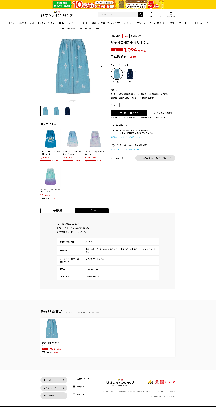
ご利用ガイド (49, 380)
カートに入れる (131, 113)
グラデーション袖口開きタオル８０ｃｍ (50, 190)
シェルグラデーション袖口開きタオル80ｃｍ (72, 153)
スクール (51, 29)
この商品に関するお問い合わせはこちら (155, 158)
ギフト (172, 23)
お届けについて (82, 379)
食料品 (12, 23)
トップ (42, 29)
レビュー (91, 210)
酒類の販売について (143, 392)
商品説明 (57, 210)
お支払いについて (83, 394)
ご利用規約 (172, 392)
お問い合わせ (49, 396)
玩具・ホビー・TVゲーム (134, 23)
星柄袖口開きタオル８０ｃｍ (51, 344)
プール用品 (61, 29)
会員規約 (113, 392)
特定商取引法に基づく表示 (126, 392)
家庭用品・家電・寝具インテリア (106, 23)
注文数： (114, 105)
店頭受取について (83, 387)
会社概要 (105, 392)
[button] (44, 66)
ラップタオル (72, 29)
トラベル (198, 23)
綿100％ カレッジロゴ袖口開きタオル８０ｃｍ (50, 153)
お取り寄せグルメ (26, 23)
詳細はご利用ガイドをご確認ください (125, 150)
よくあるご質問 (50, 388)
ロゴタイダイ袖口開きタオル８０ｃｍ (94, 153)
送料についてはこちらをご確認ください (126, 137)
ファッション (184, 23)
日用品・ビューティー (68, 23)
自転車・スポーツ (157, 23)
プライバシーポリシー (159, 392)
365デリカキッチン (46, 23)
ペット (85, 23)
